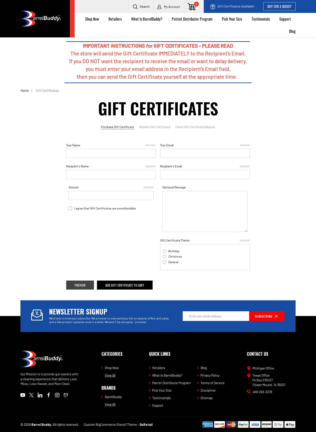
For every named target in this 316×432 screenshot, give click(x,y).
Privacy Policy (210, 375)
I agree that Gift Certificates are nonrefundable (105, 208)
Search (144, 6)
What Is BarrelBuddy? (146, 19)
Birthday (173, 251)
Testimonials (261, 19)
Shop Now (92, 19)
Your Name (111, 145)
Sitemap (207, 398)
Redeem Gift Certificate (154, 127)
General (173, 262)
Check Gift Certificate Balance (195, 127)
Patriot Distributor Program (192, 19)
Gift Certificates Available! (236, 6)
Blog (292, 31)
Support (285, 19)
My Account (172, 7)
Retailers (115, 19)
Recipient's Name (111, 166)
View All (110, 375)
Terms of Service (212, 383)
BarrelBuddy (113, 397)
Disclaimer (208, 390)
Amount (111, 187)
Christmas (175, 256)
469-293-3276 (262, 392)
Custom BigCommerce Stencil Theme (110, 424)
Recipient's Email (205, 166)
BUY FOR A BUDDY (279, 6)
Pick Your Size (232, 19)
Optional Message (174, 187)
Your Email (205, 145)
